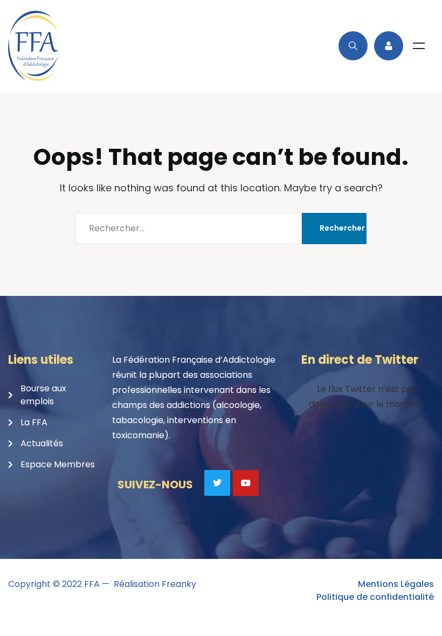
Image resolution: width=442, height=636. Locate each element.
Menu (418, 45)
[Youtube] (246, 483)
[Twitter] (217, 483)
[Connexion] (388, 45)
